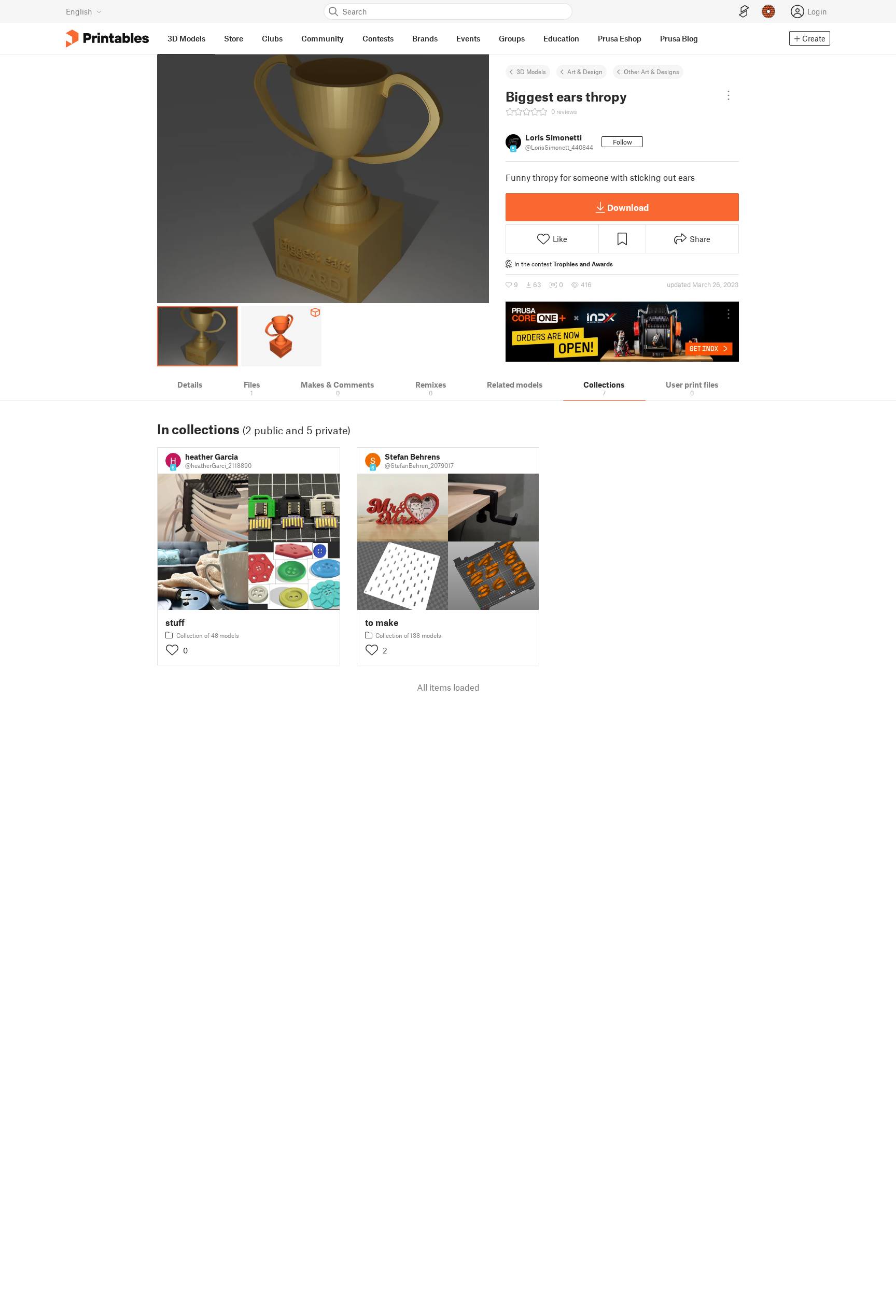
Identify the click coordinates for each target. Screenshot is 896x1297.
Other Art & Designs (651, 71)
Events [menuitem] (468, 38)
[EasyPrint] (744, 12)
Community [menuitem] (322, 38)
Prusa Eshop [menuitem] (619, 38)
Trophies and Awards (583, 263)
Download (628, 207)
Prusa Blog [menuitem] (679, 38)
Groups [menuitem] (512, 38)
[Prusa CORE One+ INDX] (622, 332)
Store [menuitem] (233, 38)
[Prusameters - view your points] (768, 11)
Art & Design (585, 71)
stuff (175, 623)
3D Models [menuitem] (186, 38)
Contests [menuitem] (378, 38)
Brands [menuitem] (425, 38)
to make (382, 623)
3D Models (531, 71)
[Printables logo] (107, 39)
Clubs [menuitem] (272, 38)
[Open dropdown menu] (728, 95)
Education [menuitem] (561, 38)
